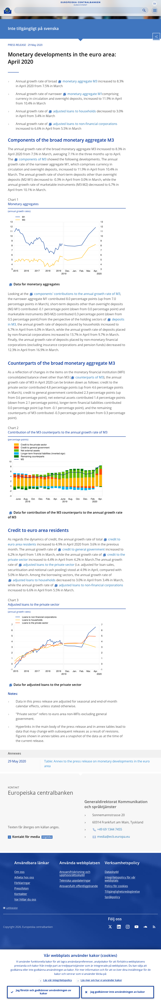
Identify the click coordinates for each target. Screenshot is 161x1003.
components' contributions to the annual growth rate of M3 (77, 294)
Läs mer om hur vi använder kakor (101, 980)
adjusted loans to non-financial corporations (85, 124)
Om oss (19, 872)
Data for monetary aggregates (37, 284)
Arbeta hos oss (24, 877)
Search (144, 10)
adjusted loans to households (74, 111)
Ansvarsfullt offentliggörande (78, 886)
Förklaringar (22, 883)
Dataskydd (112, 872)
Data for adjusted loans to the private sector (47, 685)
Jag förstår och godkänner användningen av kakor (43, 992)
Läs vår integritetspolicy (57, 980)
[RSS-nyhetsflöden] (154, 927)
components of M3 (32, 159)
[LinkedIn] (119, 927)
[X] (110, 927)
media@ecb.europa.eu (113, 837)
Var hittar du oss (25, 899)
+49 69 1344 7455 (109, 829)
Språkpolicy (112, 897)
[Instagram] (127, 927)
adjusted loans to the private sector (48, 565)
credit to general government (83, 549)
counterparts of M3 (89, 377)
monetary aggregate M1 (84, 94)
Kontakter (20, 894)
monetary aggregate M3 (80, 81)
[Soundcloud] (145, 927)
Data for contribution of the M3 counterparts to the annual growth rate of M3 (65, 515)
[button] (154, 3)
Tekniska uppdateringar (75, 880)
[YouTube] (136, 927)
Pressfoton (21, 888)
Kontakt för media (26, 837)
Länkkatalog (12, 908)
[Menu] (154, 10)
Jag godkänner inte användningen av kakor (117, 992)
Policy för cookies (116, 886)
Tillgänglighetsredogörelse (122, 891)
